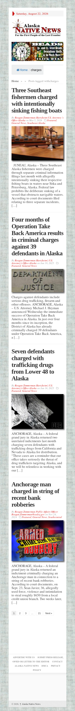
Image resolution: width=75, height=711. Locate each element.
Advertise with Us (24, 657)
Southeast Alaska (36, 123)
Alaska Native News (30, 703)
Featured (52, 120)
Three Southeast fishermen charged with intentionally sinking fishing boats (37, 100)
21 (39, 613)
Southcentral (55, 517)
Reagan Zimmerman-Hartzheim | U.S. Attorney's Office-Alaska (32, 262)
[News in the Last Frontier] (37, 28)
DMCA (45, 665)
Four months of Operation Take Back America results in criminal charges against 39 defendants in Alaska (37, 236)
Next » (48, 613)
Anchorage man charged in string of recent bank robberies (35, 494)
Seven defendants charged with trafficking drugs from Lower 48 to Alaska (33, 365)
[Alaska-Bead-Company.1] (37, 51)
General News (19, 123)
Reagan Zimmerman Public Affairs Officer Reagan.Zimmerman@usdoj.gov (35, 513)
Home (24, 70)
